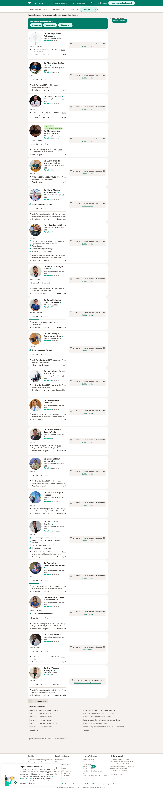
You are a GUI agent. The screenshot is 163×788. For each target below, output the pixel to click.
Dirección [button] (34, 79)
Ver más (55, 305)
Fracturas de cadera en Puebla (40, 713)
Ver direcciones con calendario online (87, 683)
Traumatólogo (50, 25)
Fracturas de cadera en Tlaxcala (40, 717)
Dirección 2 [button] (46, 283)
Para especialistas (89, 762)
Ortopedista (36, 25)
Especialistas (59, 760)
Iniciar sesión (102, 3)
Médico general (65, 25)
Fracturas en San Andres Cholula (95, 723)
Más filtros (89, 9)
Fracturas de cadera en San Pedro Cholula (44, 723)
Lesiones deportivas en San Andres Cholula (98, 713)
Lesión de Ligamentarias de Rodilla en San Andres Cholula (104, 727)
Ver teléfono (87, 650)
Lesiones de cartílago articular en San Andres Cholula (102, 720)
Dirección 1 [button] (35, 283)
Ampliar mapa (118, 21)
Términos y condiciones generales (40, 760)
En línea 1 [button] (46, 684)
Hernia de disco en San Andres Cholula (97, 717)
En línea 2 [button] (57, 684)
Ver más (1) (33, 730)
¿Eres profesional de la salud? (121, 3)
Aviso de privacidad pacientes (38, 762)
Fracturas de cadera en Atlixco (40, 720)
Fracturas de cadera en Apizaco (40, 727)
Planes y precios (88, 760)
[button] (104, 21)
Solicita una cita (87, 46)
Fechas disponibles (58, 9)
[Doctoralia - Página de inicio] (40, 3)
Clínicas (58, 762)
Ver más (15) (87, 730)
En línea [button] (45, 79)
